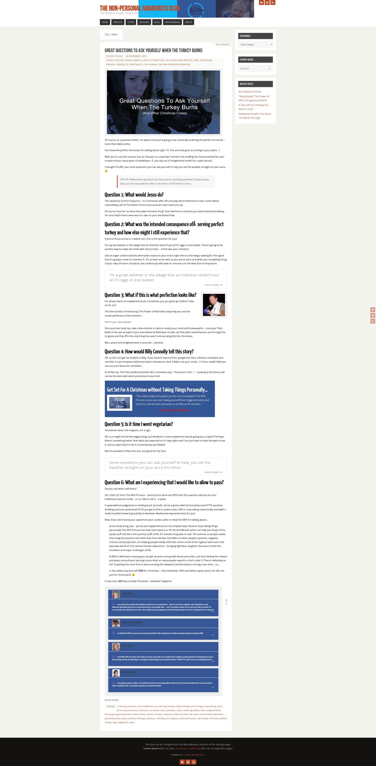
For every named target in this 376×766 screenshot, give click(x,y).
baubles (171, 706)
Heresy (137, 60)
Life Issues (171, 60)
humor (150, 714)
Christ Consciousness (126, 710)
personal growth (113, 718)
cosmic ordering (184, 710)
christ (219, 706)
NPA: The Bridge (203, 60)
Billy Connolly (183, 706)
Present (111, 64)
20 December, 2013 (136, 56)
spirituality (203, 718)
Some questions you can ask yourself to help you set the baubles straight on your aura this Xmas (159, 465)
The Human (150, 64)
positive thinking (136, 718)
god (113, 714)
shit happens (172, 718)
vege (114, 722)
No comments (223, 44)
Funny (128, 60)
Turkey (108, 722)
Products (122, 64)
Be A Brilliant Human (250, 91)
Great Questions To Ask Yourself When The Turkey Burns (153, 50)
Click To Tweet (211, 285)
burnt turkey (197, 706)
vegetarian (123, 722)
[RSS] (372, 321)
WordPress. (199, 755)
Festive (119, 60)
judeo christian (180, 714)
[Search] (269, 68)
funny (107, 714)
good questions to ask (127, 714)
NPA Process (185, 60)
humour (158, 714)
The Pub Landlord (218, 718)
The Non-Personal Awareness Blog (140, 8)
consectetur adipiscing (187, 748)
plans (124, 718)
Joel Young (116, 56)
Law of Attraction (153, 60)
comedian (171, 710)
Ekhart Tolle (199, 710)
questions (150, 718)
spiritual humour (188, 718)
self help (160, 718)
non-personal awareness (211, 714)
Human (142, 714)
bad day (162, 706)
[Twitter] (372, 315)
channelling (210, 706)
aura (139, 706)
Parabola (187, 755)
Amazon (132, 706)
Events (110, 60)
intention (167, 714)
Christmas (143, 710)
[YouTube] (372, 309)
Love (195, 714)
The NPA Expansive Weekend (174, 64)
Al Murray (122, 706)
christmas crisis (157, 710)
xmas (132, 722)
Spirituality (136, 64)
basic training (132, 556)
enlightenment (213, 710)
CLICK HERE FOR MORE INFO (174, 410)
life (190, 714)
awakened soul (150, 706)
